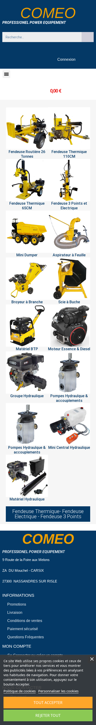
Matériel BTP (27, 349)
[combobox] (39, 37)
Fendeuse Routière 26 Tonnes (27, 154)
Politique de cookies (19, 691)
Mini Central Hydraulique (69, 447)
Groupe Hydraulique (27, 396)
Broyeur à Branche (27, 302)
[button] (6, 74)
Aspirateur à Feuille (69, 255)
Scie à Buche (69, 302)
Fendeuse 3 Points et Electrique (69, 205)
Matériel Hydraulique (27, 499)
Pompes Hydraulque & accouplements (69, 398)
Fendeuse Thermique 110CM (69, 154)
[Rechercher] (88, 37)
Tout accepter (48, 702)
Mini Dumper (27, 255)
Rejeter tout (48, 715)
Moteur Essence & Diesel (69, 349)
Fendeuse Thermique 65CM (27, 205)
